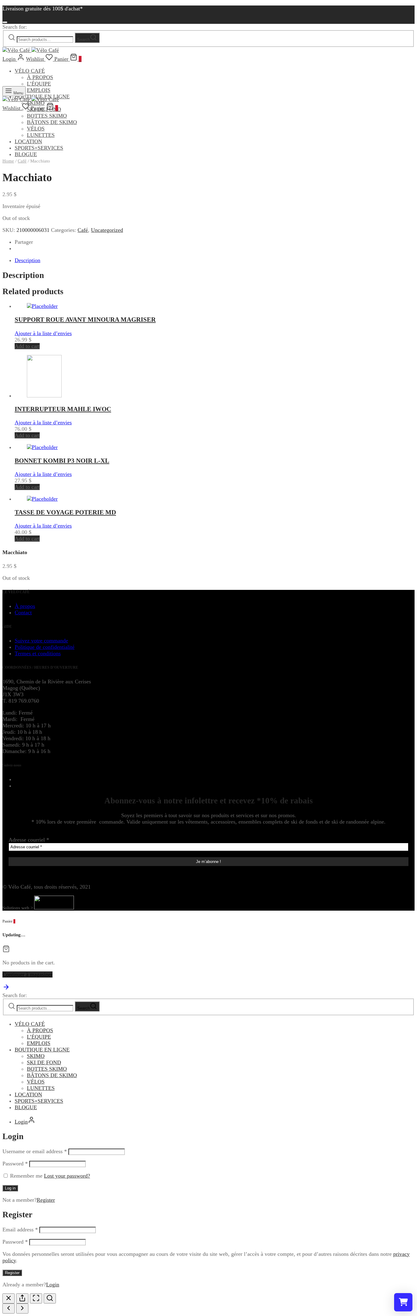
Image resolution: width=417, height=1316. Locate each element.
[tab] (215, 260)
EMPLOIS (38, 90)
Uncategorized (107, 230)
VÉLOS (36, 129)
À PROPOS (40, 77)
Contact (23, 612)
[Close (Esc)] (8, 1298)
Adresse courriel (29, 840)
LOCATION (28, 141)
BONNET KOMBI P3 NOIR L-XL (62, 460)
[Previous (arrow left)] (8, 1308)
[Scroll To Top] (6, 989)
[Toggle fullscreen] (36, 1298)
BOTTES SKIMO (47, 116)
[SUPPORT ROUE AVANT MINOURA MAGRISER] (42, 306)
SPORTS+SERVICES (39, 148)
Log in (10, 1188)
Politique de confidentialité (44, 647)
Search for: (14, 27)
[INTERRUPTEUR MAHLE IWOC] (44, 396)
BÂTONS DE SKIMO (52, 122)
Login (52, 1284)
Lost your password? (67, 1176)
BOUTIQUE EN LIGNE (42, 1050)
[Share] (22, 1298)
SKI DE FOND (44, 1062)
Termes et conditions (38, 653)
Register (46, 1200)
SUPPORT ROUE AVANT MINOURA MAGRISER (85, 319)
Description (27, 260)
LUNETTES (41, 135)
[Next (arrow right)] (22, 1308)
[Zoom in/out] (50, 1298)
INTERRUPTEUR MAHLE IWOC (63, 409)
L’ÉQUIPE (39, 84)
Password (15, 1164)
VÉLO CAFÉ (30, 71)
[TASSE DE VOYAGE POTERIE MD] (42, 499)
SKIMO (36, 1056)
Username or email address (34, 1151)
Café (22, 161)
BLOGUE (26, 1107)
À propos (25, 606)
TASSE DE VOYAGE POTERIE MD (65, 512)
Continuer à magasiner (27, 974)
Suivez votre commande (41, 641)
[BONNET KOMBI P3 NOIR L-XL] (42, 447)
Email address (20, 1229)
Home (8, 161)
